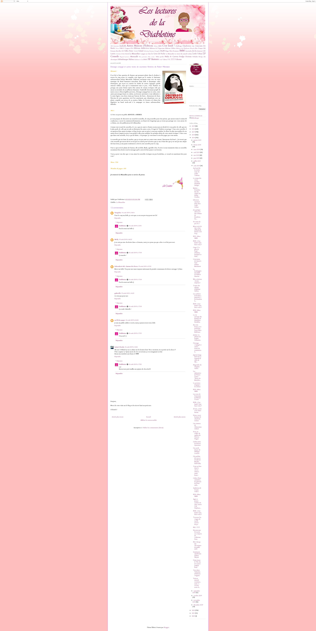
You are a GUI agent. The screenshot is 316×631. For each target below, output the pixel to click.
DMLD (121, 48)
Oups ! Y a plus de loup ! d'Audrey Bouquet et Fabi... (197, 251)
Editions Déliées (170, 48)
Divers (117, 48)
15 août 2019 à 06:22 (125, 239)
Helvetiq (146, 51)
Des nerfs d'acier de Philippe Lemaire (196, 450)
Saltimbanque (123, 59)
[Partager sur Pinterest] (152, 199)
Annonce (116, 46)
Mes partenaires (143, 57)
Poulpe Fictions (185, 56)
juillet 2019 (197, 161)
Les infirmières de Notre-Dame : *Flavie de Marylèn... (197, 375)
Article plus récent (117, 417)
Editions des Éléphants (183, 48)
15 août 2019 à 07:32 (144, 266)
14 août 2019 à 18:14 (128, 213)
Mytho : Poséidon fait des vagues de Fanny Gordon (197, 192)
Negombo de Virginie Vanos (197, 366)
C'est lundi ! (168, 45)
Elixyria (192, 48)
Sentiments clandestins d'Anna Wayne (197, 554)
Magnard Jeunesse (125, 57)
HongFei (157, 51)
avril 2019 (197, 152)
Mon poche (160, 57)
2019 (193, 138)
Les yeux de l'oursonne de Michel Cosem (197, 397)
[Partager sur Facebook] (150, 199)
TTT (173, 59)
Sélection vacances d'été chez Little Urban (196, 203)
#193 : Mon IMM (196, 390)
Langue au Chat (146, 54)
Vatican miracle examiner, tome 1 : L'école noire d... (197, 582)
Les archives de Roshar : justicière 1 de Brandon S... (197, 297)
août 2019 (197, 166)
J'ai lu (194, 51)
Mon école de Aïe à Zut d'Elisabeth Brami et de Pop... (197, 230)
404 (112, 46)
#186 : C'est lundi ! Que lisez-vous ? (197, 512)
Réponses (119, 222)
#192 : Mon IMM (196, 311)
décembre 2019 (198, 605)
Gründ (140, 51)
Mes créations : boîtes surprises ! (197, 281)
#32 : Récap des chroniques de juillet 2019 (197, 545)
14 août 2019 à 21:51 (135, 226)
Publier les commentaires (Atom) (153, 428)
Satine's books (119, 347)
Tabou (165, 59)
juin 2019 (197, 158)
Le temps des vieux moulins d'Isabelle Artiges (197, 181)
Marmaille (134, 56)
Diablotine (122, 226)
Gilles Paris (128, 51)
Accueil (148, 417)
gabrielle (117, 293)
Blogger (166, 627)
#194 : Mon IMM (196, 495)
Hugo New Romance (172, 51)
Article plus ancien (179, 417)
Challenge (178, 46)
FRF (123, 51)
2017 (193, 132)
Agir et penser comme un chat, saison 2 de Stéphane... (197, 503)
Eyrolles (118, 51)
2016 (193, 129)
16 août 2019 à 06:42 (132, 320)
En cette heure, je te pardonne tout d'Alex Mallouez (197, 328)
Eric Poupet (199, 48)
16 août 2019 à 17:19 (135, 333)
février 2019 (197, 145)
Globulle (135, 51)
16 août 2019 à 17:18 (135, 253)
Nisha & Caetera (171, 56)
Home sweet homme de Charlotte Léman (197, 418)
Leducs (190, 54)
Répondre (117, 218)
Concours (199, 46)
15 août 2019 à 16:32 (127, 293)
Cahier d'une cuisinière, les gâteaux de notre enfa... (197, 481)
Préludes (195, 57)
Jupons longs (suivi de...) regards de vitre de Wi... (197, 358)
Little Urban (197, 54)
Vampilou (117, 213)
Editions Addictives (141, 48)
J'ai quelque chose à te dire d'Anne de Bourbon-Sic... (197, 214)
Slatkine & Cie (138, 59)
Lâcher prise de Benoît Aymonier (197, 443)
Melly (116, 239)
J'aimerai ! (200, 51)
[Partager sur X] (149, 199)
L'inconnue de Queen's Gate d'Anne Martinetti (197, 262)
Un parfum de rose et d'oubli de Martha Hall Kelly (197, 459)
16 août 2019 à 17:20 (135, 364)
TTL (168, 59)
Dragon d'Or (129, 48)
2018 (193, 135)
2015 (193, 126)
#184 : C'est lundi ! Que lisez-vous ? (197, 305)
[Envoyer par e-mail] (145, 199)
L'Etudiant (118, 54)
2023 (193, 616)
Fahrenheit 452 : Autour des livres (126, 266)
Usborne (178, 59)
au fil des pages (119, 320)
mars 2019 (197, 149)
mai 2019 (197, 155)
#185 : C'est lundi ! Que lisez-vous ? (197, 404)
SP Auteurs (153, 59)
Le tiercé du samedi (181, 54)
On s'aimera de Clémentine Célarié (197, 426)
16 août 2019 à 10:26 (131, 347)
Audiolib (122, 46)
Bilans (156, 46)
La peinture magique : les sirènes (197, 385)
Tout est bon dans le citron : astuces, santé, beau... (197, 470)
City (193, 46)
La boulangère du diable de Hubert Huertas (197, 272)
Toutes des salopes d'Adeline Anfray (196, 288)
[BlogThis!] (147, 199)
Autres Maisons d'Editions (140, 45)
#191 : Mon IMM (196, 237)
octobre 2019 (198, 596)
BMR (160, 46)
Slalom (131, 59)
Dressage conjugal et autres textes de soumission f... (197, 347)
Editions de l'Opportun (157, 48)
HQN (162, 51)
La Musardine (134, 54)
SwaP (160, 59)
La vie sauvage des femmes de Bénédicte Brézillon (197, 318)
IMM (182, 50)
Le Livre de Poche (158, 54)
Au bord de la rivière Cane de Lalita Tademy (196, 171)
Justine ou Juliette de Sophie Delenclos (197, 337)
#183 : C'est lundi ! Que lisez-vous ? (197, 243)
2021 (193, 613)
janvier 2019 (197, 140)
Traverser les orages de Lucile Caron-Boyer (197, 520)
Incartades (188, 51)
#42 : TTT (196, 527)
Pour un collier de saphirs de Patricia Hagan (197, 435)
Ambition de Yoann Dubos (197, 490)
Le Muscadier (170, 54)
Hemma (151, 51)
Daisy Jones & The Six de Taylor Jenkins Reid (197, 563)
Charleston (187, 46)
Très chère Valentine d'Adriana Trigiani (196, 573)
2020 (193, 610)
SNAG (145, 59)
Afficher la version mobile (148, 420)
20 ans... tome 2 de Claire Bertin (197, 410)
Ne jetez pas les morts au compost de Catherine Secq (197, 534)
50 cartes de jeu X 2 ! (196, 223)
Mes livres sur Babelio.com (196, 115)
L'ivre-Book (125, 54)
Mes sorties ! (152, 57)
